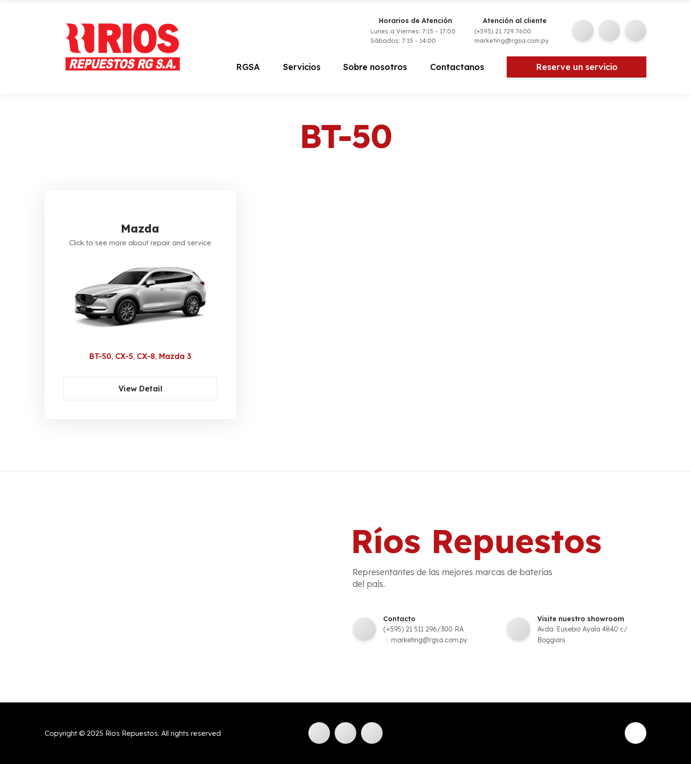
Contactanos (457, 67)
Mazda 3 (175, 356)
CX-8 (146, 356)
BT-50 (100, 356)
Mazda (140, 228)
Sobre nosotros (375, 67)
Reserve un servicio (577, 67)
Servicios (302, 67)
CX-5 (124, 356)
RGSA (248, 67)
